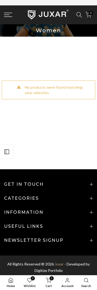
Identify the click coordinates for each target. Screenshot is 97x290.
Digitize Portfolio (48, 270)
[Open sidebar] (6, 151)
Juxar (59, 264)
